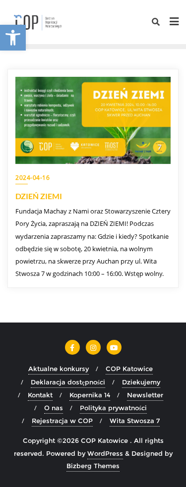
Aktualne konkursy (58, 369)
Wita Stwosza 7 (135, 421)
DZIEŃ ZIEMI (38, 196)
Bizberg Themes (93, 466)
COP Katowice (129, 369)
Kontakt (40, 395)
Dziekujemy (141, 382)
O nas (53, 408)
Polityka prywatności (113, 408)
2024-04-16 (32, 177)
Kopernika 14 (89, 395)
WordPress (105, 453)
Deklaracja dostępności (68, 382)
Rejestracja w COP (62, 421)
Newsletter (145, 395)
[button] (13, 38)
